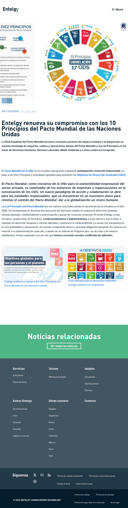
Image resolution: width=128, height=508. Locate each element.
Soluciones (18, 375)
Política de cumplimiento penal (102, 476)
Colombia (53, 435)
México (52, 442)
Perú (51, 449)
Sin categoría (10, 111)
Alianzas (17, 422)
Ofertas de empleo (57, 376)
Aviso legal (115, 502)
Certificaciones (20, 408)
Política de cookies (82, 494)
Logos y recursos (21, 435)
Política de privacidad (105, 494)
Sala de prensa (92, 383)
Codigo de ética (63, 484)
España (52, 408)
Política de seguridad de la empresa (89, 502)
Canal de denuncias (84, 484)
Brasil (51, 422)
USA (51, 455)
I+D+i (15, 415)
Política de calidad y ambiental (70, 476)
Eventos (88, 390)
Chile (51, 429)
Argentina (53, 415)
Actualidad (90, 376)
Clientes (17, 429)
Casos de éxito (20, 382)
